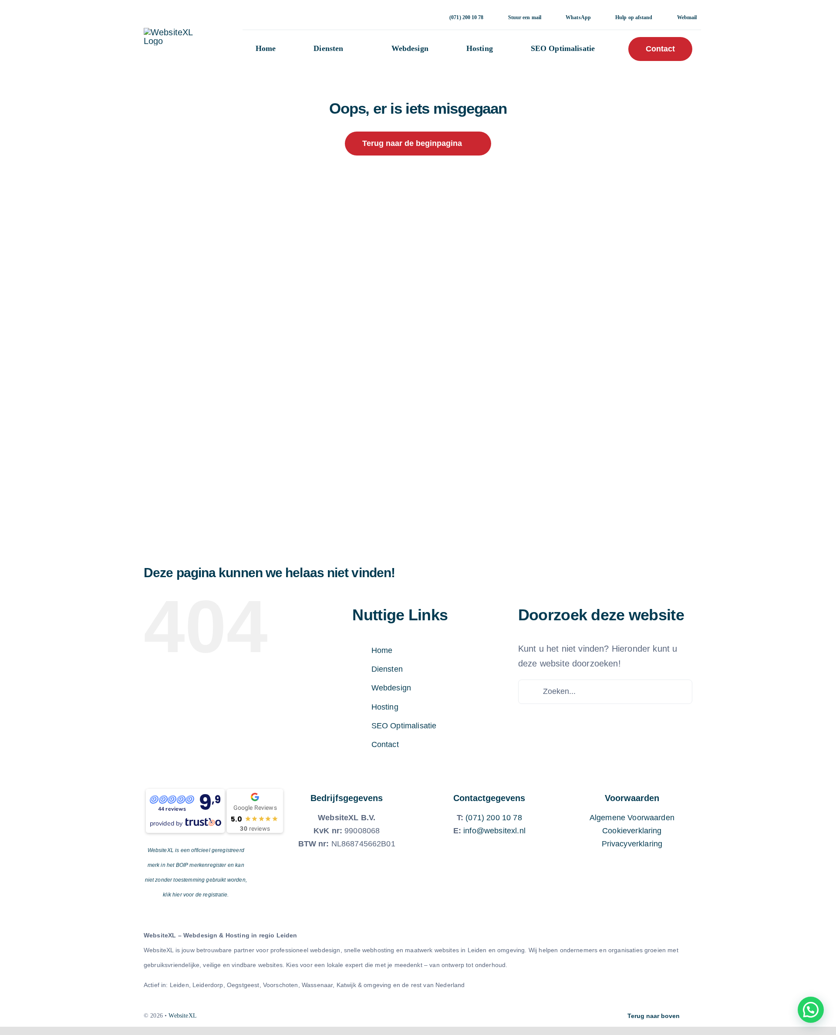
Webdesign (391, 687)
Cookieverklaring (632, 830)
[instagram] (396, 1016)
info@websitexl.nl (494, 830)
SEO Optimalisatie (404, 725)
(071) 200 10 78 (493, 817)
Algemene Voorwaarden (632, 817)
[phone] (440, 1016)
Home (382, 650)
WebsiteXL (182, 1015)
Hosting (384, 707)
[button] (811, 1010)
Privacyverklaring (632, 843)
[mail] (425, 1016)
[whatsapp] (411, 1016)
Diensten (387, 669)
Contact (385, 744)
